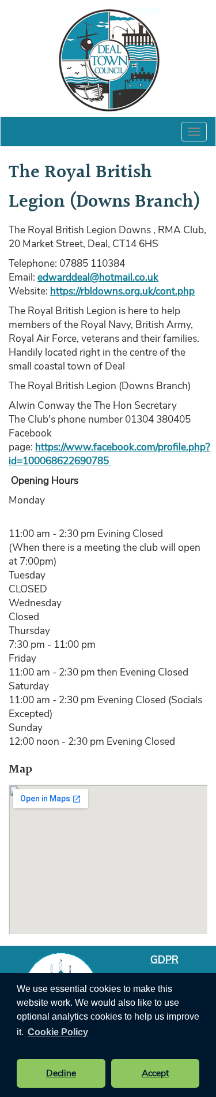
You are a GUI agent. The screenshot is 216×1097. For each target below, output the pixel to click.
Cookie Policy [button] (58, 1032)
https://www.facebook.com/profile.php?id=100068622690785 (109, 454)
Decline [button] (61, 1073)
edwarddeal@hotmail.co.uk (97, 277)
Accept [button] (155, 1073)
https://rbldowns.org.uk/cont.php (122, 291)
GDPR (164, 960)
